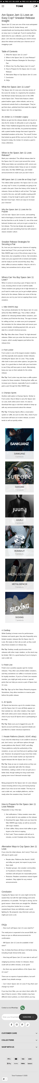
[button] (5, 1079)
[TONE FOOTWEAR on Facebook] (11, 1024)
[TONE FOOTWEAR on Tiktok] (27, 1024)
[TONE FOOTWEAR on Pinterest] (22, 1024)
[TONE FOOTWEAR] (19, 443)
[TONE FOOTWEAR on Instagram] (17, 1024)
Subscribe (27, 1017)
